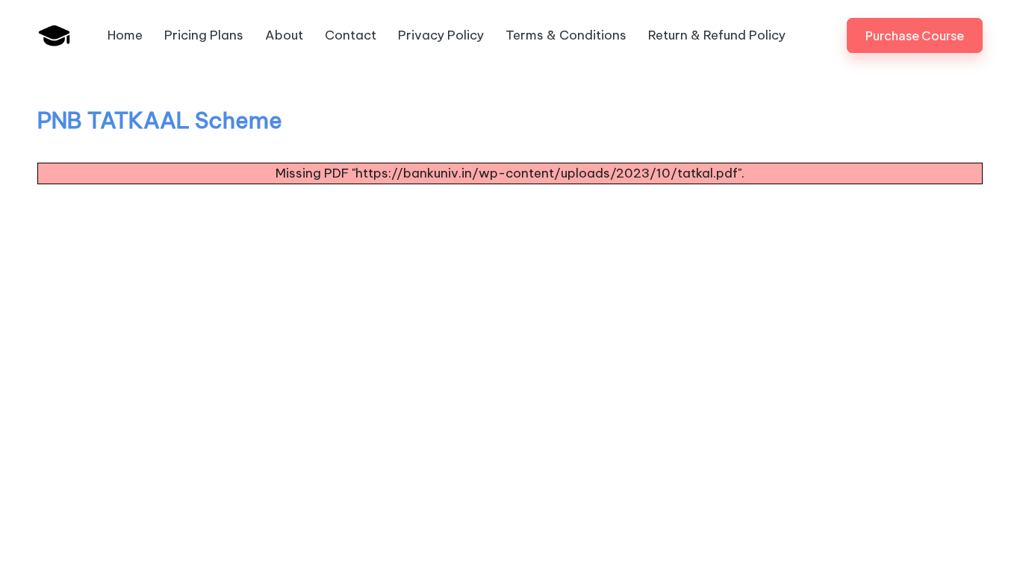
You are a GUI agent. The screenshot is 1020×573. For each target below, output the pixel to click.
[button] (915, 35)
